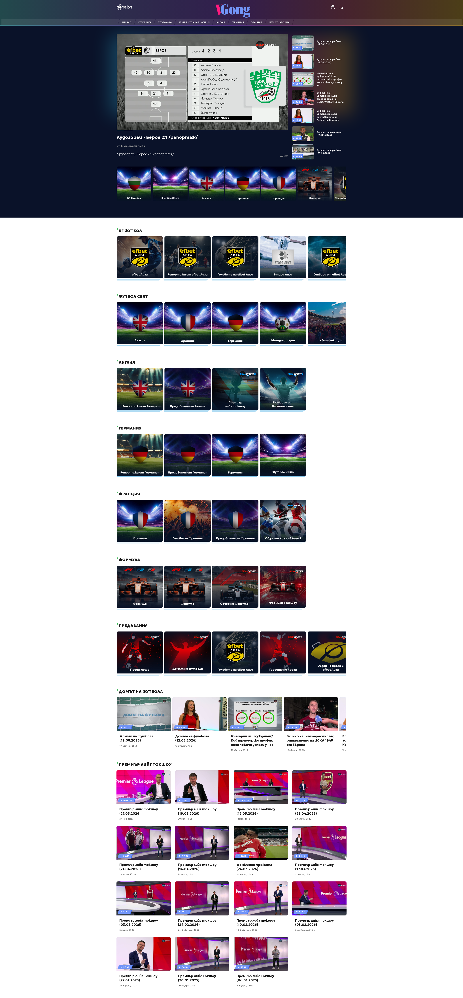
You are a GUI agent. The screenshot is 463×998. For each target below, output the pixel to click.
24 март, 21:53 (245, 874)
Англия (126, 362)
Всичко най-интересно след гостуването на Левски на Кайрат (328, 116)
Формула (129, 559)
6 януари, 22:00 (245, 985)
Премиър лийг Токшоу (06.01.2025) (255, 978)
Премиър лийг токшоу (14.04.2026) (197, 867)
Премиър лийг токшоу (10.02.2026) (256, 922)
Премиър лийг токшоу (145, 764)
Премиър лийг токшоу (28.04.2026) (314, 811)
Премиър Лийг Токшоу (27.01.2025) (138, 978)
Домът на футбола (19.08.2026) (329, 43)
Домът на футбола (140, 691)
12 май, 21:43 (243, 818)
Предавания (133, 625)
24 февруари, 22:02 (188, 929)
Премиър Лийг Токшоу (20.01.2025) (197, 978)
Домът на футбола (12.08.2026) (329, 61)
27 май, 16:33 (126, 818)
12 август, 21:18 (239, 750)
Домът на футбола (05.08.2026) (329, 134)
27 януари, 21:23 (128, 985)
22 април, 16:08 (127, 874)
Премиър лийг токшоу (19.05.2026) (197, 811)
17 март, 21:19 (303, 874)
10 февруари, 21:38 (247, 929)
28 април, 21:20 (303, 818)
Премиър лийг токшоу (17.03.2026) (314, 867)
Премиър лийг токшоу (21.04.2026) (138, 867)
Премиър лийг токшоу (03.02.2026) (314, 922)
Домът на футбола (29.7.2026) (329, 152)
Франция (129, 494)
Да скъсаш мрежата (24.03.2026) (254, 867)
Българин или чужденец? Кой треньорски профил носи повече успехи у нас (329, 79)
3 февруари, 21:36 (305, 929)
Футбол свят (133, 296)
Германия (130, 428)
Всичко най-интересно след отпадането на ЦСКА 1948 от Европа (330, 97)
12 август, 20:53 (296, 750)
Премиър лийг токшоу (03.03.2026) (138, 922)
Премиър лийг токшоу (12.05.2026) (256, 811)
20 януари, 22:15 (186, 985)
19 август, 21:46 (128, 745)
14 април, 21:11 (185, 874)
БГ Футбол (130, 230)
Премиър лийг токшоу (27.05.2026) (138, 811)
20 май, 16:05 (185, 818)
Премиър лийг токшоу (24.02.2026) (197, 922)
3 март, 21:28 (126, 929)
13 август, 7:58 (183, 745)
